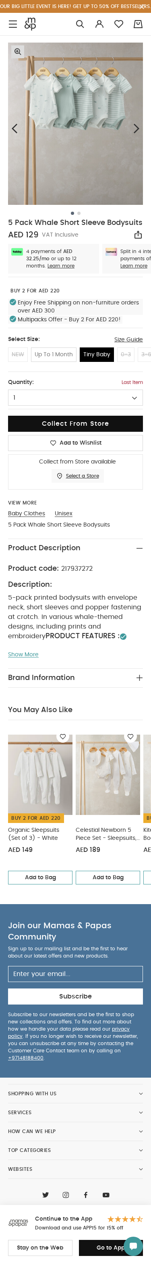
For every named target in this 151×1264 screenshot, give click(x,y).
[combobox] (75, 398)
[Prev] (14, 129)
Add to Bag (40, 877)
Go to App (111, 1248)
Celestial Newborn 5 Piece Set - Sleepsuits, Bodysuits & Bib (106, 834)
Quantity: (21, 382)
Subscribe (75, 996)
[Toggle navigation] (13, 24)
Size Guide (128, 340)
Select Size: (24, 339)
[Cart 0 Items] (138, 24)
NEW (18, 354)
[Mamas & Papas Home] (30, 24)
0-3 (126, 354)
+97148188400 (25, 1058)
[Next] (136, 129)
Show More (23, 655)
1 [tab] (72, 213)
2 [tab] (79, 213)
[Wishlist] (62, 736)
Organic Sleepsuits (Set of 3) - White (33, 834)
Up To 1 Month (54, 354)
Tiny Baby (96, 354)
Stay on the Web (40, 1248)
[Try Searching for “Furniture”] (80, 24)
